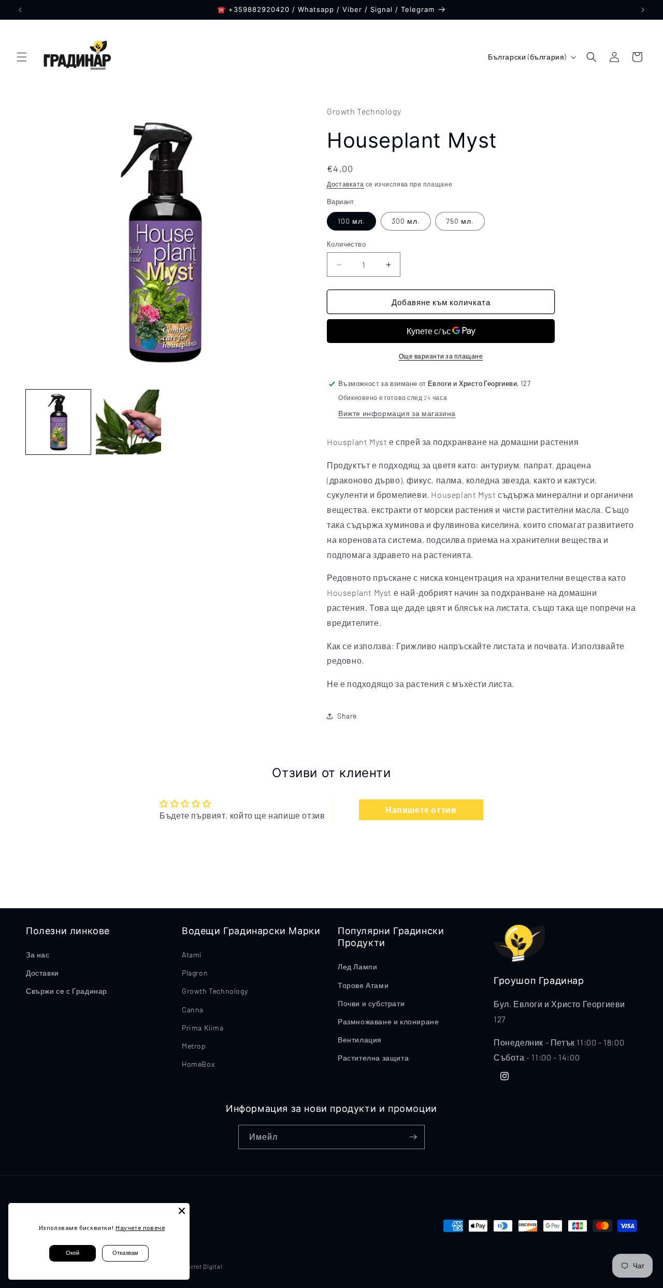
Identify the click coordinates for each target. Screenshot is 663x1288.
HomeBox (198, 1064)
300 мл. (406, 221)
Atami (192, 954)
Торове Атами (363, 985)
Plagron (195, 972)
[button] (21, 57)
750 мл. (460, 221)
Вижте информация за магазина (397, 413)
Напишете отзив (420, 809)
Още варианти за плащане (441, 356)
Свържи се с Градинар (66, 990)
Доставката (345, 184)
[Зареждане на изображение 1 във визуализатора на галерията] (58, 422)
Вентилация (360, 1039)
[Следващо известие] (642, 10)
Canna (193, 1009)
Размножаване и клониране (388, 1021)
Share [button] (347, 715)
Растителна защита (373, 1057)
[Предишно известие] (20, 10)
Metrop (194, 1045)
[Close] (182, 1211)
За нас (38, 954)
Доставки (42, 972)
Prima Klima (203, 1027)
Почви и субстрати (371, 1003)
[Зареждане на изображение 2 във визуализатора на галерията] (128, 422)
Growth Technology (215, 990)
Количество (346, 244)
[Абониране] (412, 1137)
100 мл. (351, 221)
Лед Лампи (357, 966)
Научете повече (140, 1228)
